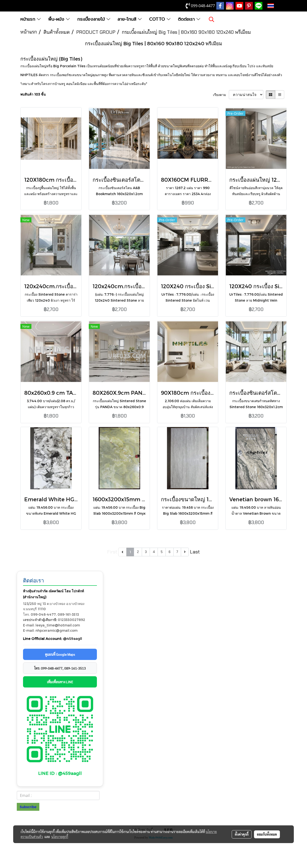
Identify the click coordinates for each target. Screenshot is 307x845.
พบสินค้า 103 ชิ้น (33, 94)
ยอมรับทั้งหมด (267, 834)
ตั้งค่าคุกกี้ (241, 834)
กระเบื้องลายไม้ (91, 19)
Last (195, 552)
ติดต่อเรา (187, 19)
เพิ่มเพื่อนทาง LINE (60, 682)
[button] (211, 19)
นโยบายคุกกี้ (59, 836)
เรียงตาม (221, 95)
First (112, 552)
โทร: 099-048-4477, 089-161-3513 (60, 668)
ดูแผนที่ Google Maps (60, 654)
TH (278, 6)
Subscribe (28, 807)
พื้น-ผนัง (57, 19)
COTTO (158, 19)
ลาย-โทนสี (128, 19)
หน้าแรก (28, 19)
